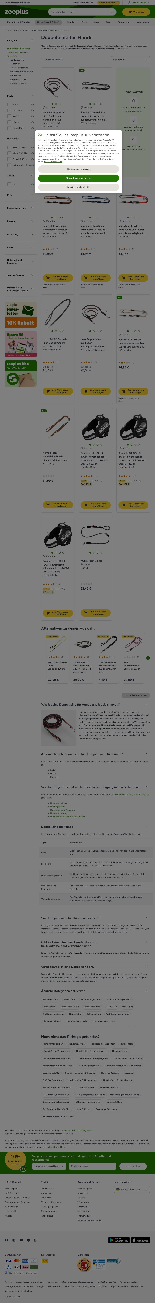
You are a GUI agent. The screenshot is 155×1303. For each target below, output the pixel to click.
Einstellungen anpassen (78, 169)
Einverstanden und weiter (78, 178)
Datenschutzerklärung (53, 161)
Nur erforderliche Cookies (78, 187)
